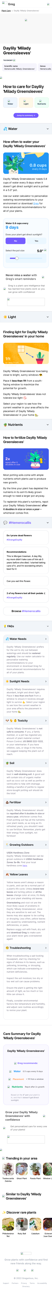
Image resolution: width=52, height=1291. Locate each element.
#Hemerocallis (20, 523)
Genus (43, 66)
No (15, 241)
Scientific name (11, 66)
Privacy (24, 1283)
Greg (36, 203)
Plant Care (6, 10)
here (25, 865)
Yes (36, 241)
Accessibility (42, 1283)
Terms (32, 1283)
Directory (26, 1286)
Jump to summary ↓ (26, 115)
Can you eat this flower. (19, 581)
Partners (15, 1283)
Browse (26, 611)
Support (6, 1283)
